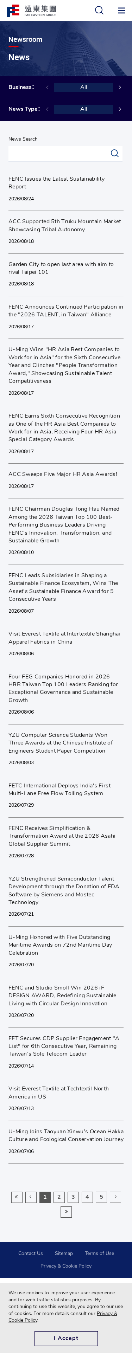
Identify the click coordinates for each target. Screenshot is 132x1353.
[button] (120, 87)
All (83, 87)
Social (14, 250)
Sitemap (64, 1253)
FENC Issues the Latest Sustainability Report (56, 183)
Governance (21, 208)
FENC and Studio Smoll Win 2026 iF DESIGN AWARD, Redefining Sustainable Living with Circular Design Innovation (62, 996)
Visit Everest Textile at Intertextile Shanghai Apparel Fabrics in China (64, 638)
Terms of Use (99, 1253)
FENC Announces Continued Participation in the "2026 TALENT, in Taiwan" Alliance (65, 311)
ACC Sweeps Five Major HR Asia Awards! (62, 474)
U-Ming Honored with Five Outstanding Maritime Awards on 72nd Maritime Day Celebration (60, 945)
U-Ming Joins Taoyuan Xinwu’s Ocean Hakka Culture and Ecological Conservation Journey (66, 1135)
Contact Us (30, 1253)
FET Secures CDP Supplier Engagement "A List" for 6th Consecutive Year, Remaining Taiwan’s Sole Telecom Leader (63, 1046)
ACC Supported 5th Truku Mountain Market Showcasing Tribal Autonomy (64, 225)
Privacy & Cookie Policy (66, 1266)
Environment (22, 1075)
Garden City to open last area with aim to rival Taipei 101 (61, 268)
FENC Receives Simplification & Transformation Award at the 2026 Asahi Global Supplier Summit (61, 836)
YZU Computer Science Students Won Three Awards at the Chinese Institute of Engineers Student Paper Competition (60, 743)
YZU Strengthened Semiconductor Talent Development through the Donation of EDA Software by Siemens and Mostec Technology (64, 891)
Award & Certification (45, 402)
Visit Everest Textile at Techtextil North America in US (58, 1093)
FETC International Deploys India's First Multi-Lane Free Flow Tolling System (59, 790)
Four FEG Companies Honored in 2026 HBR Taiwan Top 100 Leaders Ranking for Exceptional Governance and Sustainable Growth (63, 688)
